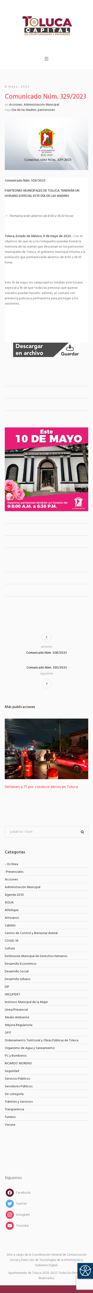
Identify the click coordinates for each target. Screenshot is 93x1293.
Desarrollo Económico (20, 964)
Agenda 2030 (14, 895)
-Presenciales (14, 872)
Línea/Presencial (16, 1010)
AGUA (9, 902)
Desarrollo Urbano (18, 979)
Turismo (10, 1117)
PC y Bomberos (15, 1056)
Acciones (15, 105)
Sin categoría (14, 1094)
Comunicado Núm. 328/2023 (46, 653)
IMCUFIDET (12, 994)
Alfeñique (12, 910)
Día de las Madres (24, 110)
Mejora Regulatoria (18, 1025)
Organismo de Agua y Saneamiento (30, 1048)
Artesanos (12, 918)
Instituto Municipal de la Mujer (26, 1002)
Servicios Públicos (17, 1079)
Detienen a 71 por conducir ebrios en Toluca (41, 787)
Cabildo (10, 925)
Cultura (10, 948)
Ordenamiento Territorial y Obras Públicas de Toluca (41, 1040)
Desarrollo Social (17, 971)
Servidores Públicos (18, 1086)
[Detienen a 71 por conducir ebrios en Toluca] (46, 749)
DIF (7, 987)
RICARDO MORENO (18, 1063)
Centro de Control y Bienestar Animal (31, 933)
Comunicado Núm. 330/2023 (46, 667)
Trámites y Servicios (19, 1102)
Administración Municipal (41, 105)
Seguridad (12, 1071)
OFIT (8, 1033)
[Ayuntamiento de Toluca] (46, 25)
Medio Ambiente (17, 1017)
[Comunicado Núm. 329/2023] (46, 144)
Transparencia (14, 1109)
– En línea (11, 864)
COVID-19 (11, 941)
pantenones (46, 110)
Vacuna (10, 1125)
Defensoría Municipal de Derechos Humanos (36, 956)
